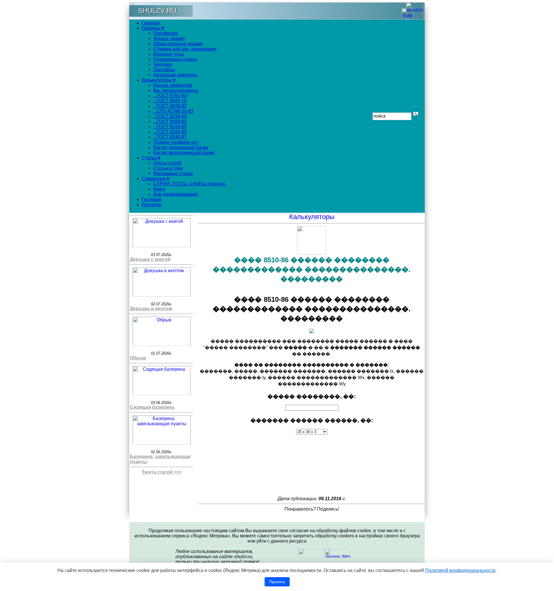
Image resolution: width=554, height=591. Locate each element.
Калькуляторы (311, 217)
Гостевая (151, 199)
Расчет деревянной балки (180, 147)
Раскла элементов (172, 85)
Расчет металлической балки (184, 152)
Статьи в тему (168, 168)
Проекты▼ (153, 28)
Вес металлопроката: (176, 90)
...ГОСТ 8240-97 (170, 137)
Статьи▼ (151, 157)
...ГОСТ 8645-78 (170, 100)
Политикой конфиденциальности (460, 570)
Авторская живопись (175, 74)
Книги (159, 189)
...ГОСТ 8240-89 (170, 131)
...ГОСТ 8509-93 (170, 121)
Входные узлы (168, 54)
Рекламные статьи (173, 173)
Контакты (152, 204)
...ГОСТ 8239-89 (170, 116)
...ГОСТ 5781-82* (170, 95)
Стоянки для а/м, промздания (184, 48)
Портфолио (165, 33)
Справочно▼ (156, 178)
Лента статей (167, 163)
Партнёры (164, 69)
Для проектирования (175, 194)
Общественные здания (178, 43)
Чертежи (162, 64)
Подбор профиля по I (176, 142)
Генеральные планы (175, 59)
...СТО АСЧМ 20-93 (173, 111)
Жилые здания (169, 38)
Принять (277, 581)
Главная (151, 22)
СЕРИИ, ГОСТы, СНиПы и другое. (190, 183)
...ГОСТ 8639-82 (170, 105)
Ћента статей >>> (161, 472)
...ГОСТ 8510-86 (170, 126)
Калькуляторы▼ (159, 80)
